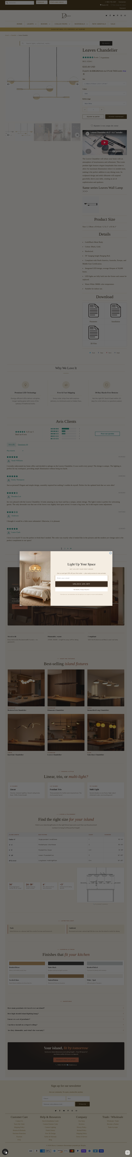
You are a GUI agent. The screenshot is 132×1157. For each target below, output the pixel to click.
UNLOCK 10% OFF (81, 584)
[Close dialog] (111, 553)
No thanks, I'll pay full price (81, 589)
